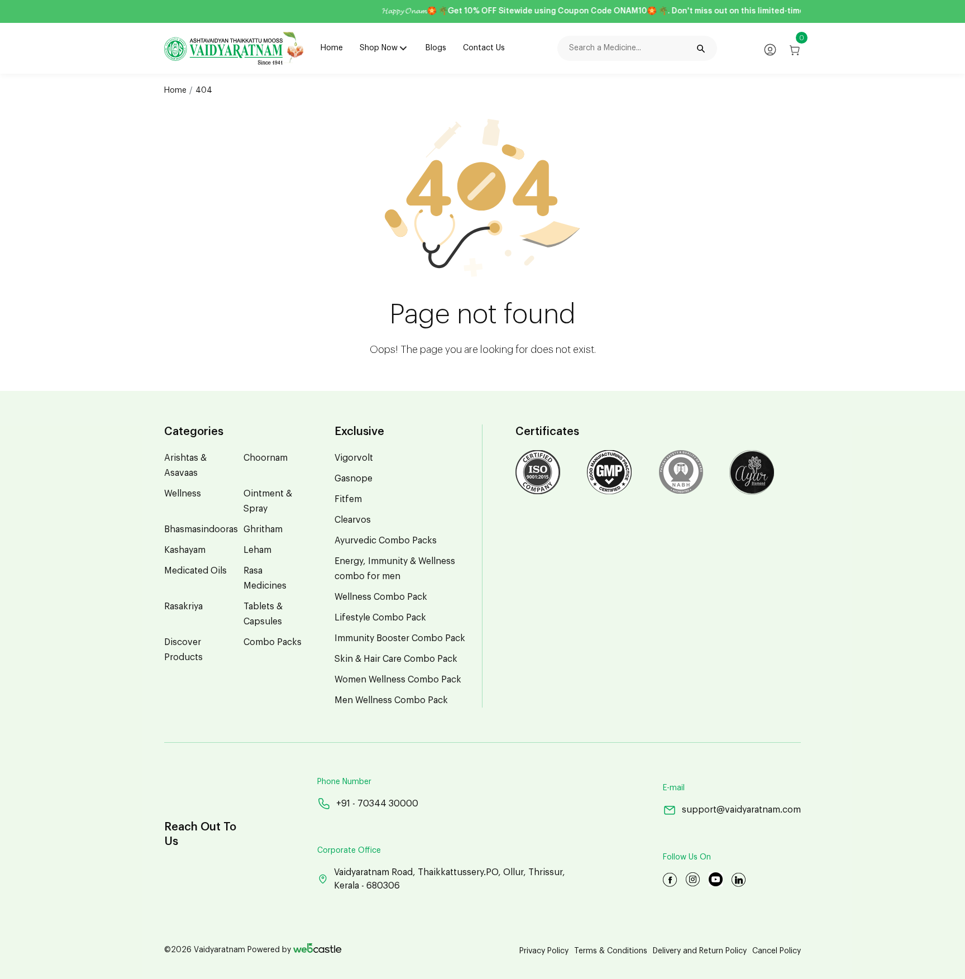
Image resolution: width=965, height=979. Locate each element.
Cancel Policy (776, 951)
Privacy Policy (544, 951)
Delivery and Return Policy (700, 951)
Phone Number (344, 782)
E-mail (674, 788)
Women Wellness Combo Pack (398, 679)
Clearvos (353, 519)
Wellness (182, 493)
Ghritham (263, 529)
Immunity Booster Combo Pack (400, 638)
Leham (257, 550)
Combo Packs (272, 642)
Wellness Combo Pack (381, 597)
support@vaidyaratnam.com (741, 809)
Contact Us (484, 48)
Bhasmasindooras (201, 529)
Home (332, 48)
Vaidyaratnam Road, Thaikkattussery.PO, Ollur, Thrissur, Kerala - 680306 (449, 879)
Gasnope (353, 478)
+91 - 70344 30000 (377, 803)
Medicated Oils (195, 570)
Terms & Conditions (610, 951)
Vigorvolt (354, 457)
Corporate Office (349, 850)
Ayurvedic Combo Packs (386, 540)
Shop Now (379, 48)
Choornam (265, 457)
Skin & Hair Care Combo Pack (396, 659)
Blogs (436, 48)
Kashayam (185, 550)
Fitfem (348, 499)
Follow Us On (687, 857)
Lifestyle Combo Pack (380, 617)
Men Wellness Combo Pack (391, 700)
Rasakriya (183, 606)
